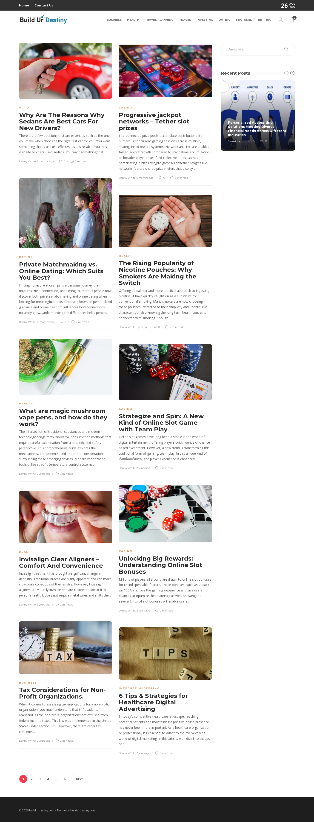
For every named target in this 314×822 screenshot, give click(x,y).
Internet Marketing (139, 688)
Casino (125, 107)
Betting (264, 19)
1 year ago (142, 327)
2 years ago (43, 473)
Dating (225, 19)
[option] (258, 115)
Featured (244, 19)
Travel (185, 19)
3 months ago (45, 161)
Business (114, 19)
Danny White (27, 161)
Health (133, 19)
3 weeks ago (235, 141)
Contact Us (43, 5)
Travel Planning (159, 19)
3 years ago (143, 753)
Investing (205, 19)
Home (24, 5)
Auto (24, 107)
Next (79, 779)
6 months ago (145, 177)
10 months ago (45, 322)
